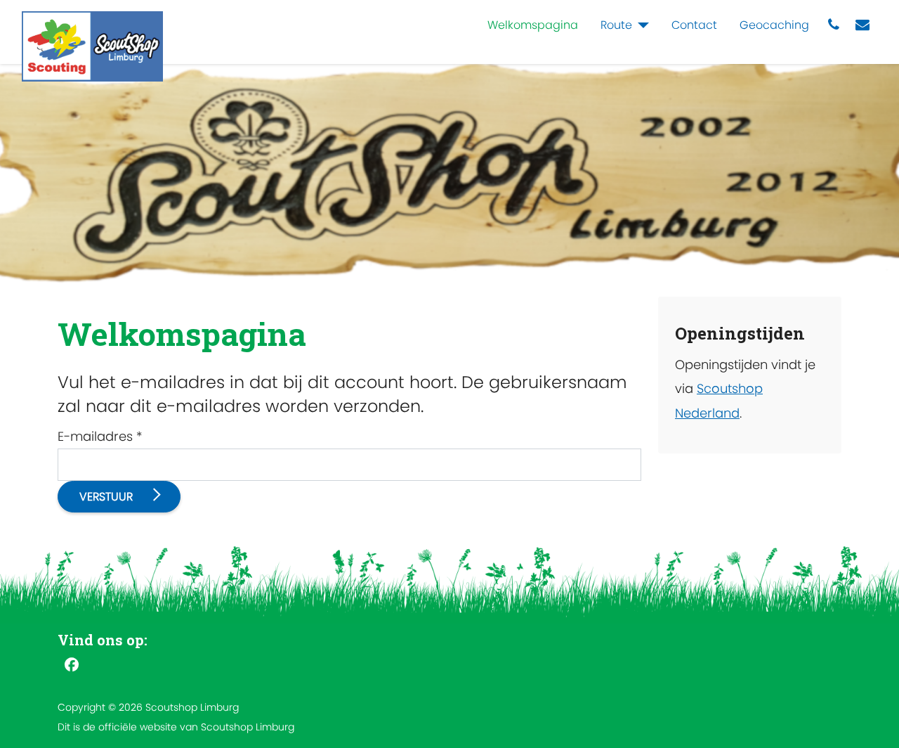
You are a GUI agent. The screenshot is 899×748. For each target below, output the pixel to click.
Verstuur (107, 497)
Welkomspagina (532, 25)
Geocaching (774, 25)
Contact (694, 25)
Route (616, 25)
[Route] (640, 25)
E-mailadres (100, 436)
